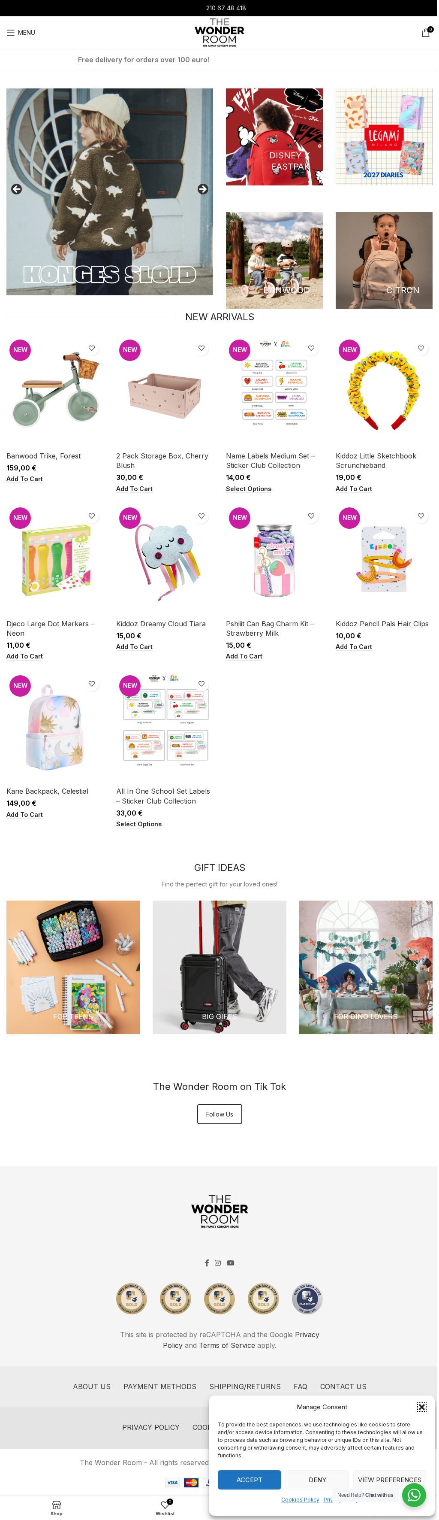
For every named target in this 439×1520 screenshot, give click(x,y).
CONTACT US (343, 1386)
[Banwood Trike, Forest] (54, 392)
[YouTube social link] (230, 1262)
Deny (317, 1480)
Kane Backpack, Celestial (47, 791)
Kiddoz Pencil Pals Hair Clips (382, 623)
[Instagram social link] (218, 1262)
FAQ (300, 1386)
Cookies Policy (300, 1499)
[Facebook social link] (207, 1262)
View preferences (389, 1480)
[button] (422, 1407)
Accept (249, 1480)
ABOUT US (92, 1386)
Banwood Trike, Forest (43, 456)
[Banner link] (274, 136)
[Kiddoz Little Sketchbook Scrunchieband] (384, 392)
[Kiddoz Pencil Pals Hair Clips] (384, 559)
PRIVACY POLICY (151, 1427)
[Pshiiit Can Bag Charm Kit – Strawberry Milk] (274, 559)
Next (202, 189)
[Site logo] (219, 31)
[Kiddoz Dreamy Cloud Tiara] (164, 559)
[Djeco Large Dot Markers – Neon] (54, 559)
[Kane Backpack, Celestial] (54, 727)
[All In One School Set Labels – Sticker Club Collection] (164, 727)
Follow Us (219, 1114)
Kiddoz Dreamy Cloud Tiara (161, 623)
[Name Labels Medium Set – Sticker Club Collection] (274, 392)
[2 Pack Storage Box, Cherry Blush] (164, 392)
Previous (17, 189)
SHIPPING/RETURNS (245, 1386)
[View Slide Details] (109, 191)
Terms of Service (227, 1345)
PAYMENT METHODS (159, 1386)
